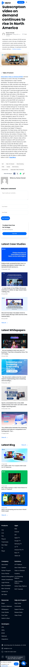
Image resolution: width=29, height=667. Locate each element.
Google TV (17, 540)
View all (3, 322)
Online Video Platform (20, 586)
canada (8, 166)
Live (2, 533)
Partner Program (6, 570)
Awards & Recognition (7, 576)
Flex (2, 536)
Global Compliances (7, 579)
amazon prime (5, 169)
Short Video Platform (20, 567)
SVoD (3, 166)
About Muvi (4, 564)
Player (3, 551)
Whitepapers (5, 609)
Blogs (3, 603)
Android (16, 531)
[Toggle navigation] (26, 2)
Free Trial (21, 2)
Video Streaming (20, 163)
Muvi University (5, 588)
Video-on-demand (10, 163)
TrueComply (4, 542)
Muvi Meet (4, 545)
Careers (3, 567)
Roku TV (16, 552)
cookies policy (4, 665)
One (2, 530)
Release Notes (18, 612)
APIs (2, 627)
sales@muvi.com (8, 648)
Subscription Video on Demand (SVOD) (12, 76)
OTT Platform (18, 564)
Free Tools (4, 615)
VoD (3, 163)
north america (15, 166)
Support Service (18, 609)
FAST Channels (18, 589)
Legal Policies (5, 582)
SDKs (3, 630)
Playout (3, 539)
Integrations (4, 639)
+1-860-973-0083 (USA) (10, 651)
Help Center (17, 603)
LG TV (16, 546)
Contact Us (4, 591)
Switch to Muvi (5, 618)
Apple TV (17, 537)
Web (15, 528)
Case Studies (5, 612)
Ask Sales (4, 594)
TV (2, 548)
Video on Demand (19, 570)
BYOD (3, 633)
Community (17, 606)
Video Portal (17, 615)
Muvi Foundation (6, 585)
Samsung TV (18, 543)
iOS (15, 534)
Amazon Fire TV (18, 549)
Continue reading (17, 49)
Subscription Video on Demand (17, 169)
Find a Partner (5, 573)
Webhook (4, 636)
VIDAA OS (17, 555)
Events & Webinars (6, 606)
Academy (17, 573)
